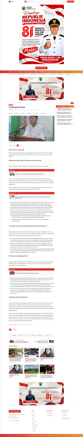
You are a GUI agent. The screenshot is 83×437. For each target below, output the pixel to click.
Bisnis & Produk (42, 71)
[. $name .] (10, 421)
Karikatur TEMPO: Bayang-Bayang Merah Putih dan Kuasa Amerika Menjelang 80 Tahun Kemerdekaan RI (32, 197)
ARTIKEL (13, 102)
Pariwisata (49, 71)
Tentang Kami (64, 415)
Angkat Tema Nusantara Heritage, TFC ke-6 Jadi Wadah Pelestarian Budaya (65, 116)
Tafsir (32, 324)
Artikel (20, 71)
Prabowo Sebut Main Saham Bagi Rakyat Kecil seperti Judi (27, 273)
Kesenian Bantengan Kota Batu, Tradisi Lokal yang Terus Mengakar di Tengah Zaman (47, 376)
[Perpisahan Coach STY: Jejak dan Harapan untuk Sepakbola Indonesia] (12, 173)
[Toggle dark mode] (65, 2)
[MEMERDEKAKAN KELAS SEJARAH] (16, 369)
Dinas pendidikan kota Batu (42, 74)
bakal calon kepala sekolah (20, 74)
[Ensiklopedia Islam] (31, 128)
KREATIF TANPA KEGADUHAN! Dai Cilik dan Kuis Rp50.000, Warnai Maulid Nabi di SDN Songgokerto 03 (15, 360)
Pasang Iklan (70, 1)
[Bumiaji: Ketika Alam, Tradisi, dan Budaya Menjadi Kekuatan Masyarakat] (31, 369)
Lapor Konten (49, 415)
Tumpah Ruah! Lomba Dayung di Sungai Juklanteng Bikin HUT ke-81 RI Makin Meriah (64, 123)
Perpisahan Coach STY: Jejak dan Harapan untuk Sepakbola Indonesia (29, 174)
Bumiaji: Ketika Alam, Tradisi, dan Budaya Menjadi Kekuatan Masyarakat (31, 376)
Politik (25, 71)
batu (27, 74)
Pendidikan (30, 71)
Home (10, 102)
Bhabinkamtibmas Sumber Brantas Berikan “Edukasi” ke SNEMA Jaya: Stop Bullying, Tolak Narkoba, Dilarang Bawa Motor (31, 361)
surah (28, 324)
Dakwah (15, 324)
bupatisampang (33, 74)
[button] (31, 99)
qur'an (24, 324)
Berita (16, 71)
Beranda (11, 71)
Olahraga (62, 71)
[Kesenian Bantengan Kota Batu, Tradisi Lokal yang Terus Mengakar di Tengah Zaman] (47, 369)
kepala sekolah (68, 74)
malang (73, 74)
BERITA (11, 356)
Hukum (35, 71)
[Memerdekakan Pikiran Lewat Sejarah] (47, 352)
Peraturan (64, 413)
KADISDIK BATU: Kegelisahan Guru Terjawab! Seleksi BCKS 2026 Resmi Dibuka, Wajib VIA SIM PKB (64, 109)
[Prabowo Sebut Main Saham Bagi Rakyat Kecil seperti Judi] (12, 273)
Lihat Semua (51, 346)
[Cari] (25, 2)
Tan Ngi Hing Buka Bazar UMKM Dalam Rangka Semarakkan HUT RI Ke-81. (65, 120)
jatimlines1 (12, 109)
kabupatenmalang (52, 74)
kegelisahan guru (60, 74)
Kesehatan (56, 71)
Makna (19, 324)
